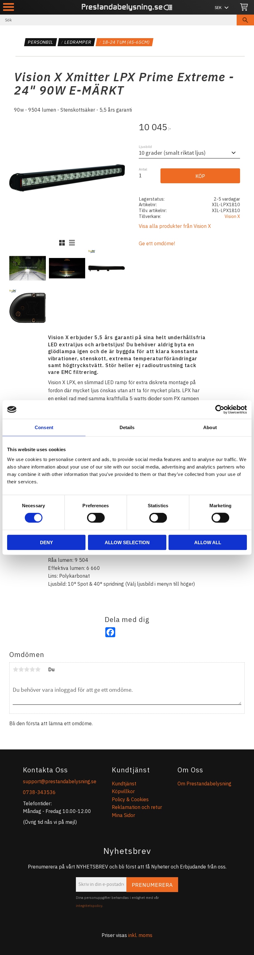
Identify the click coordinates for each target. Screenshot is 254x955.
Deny (46, 542)
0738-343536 (39, 792)
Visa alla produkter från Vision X (175, 226)
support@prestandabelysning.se (59, 781)
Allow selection (127, 542)
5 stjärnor (38, 669)
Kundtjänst (124, 783)
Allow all (207, 542)
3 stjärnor (26, 669)
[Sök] (245, 20)
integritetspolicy (89, 906)
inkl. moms (140, 935)
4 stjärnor (32, 669)
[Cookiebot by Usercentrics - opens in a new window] (220, 409)
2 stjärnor (21, 669)
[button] (8, 7)
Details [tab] (127, 427)
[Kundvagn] (244, 7)
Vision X (232, 216)
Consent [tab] (44, 427)
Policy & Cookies (130, 799)
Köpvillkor (123, 791)
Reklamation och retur (137, 807)
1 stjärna (15, 669)
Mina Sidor (123, 815)
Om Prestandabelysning (204, 783)
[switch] (96, 518)
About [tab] (210, 427)
